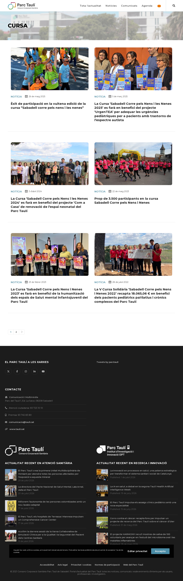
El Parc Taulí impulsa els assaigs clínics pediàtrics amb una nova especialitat (143, 504)
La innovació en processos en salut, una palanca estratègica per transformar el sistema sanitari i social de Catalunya (143, 472)
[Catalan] (159, 5)
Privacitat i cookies (81, 565)
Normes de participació (107, 565)
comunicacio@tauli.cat (21, 422)
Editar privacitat (137, 551)
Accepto (160, 551)
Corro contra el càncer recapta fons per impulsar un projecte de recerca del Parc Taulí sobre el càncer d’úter (142, 520)
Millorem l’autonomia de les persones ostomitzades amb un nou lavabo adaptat (52, 503)
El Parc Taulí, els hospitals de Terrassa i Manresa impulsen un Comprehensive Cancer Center (50, 518)
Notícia (16, 96)
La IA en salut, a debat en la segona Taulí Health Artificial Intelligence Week (142, 488)
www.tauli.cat (16, 429)
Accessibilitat (47, 565)
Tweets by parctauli (107, 362)
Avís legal (63, 565)
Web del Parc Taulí (133, 565)
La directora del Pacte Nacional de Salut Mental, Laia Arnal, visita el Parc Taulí (51, 488)
